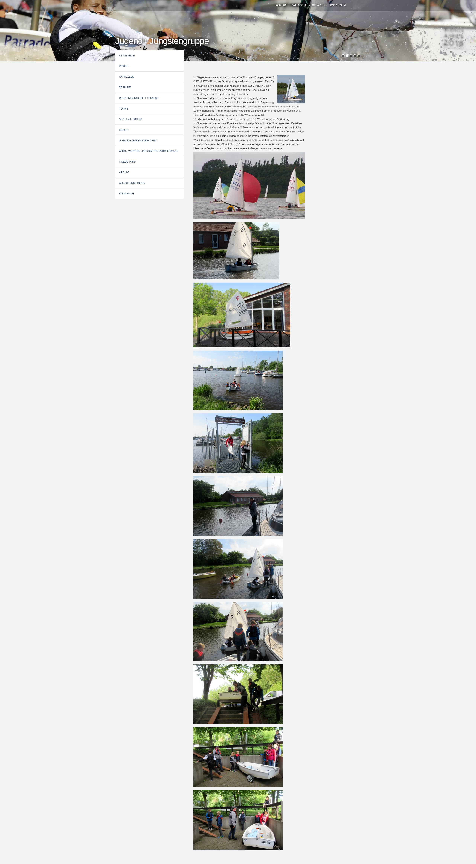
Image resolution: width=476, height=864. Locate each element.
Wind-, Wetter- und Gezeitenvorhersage (148, 151)
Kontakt (282, 5)
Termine (125, 87)
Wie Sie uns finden (132, 182)
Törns (123, 108)
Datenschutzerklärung (309, 5)
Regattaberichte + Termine (139, 97)
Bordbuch (126, 193)
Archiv (124, 172)
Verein (123, 66)
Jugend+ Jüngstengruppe (138, 140)
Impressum (338, 5)
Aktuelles (126, 76)
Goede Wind (127, 161)
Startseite (127, 55)
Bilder (123, 129)
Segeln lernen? (130, 119)
